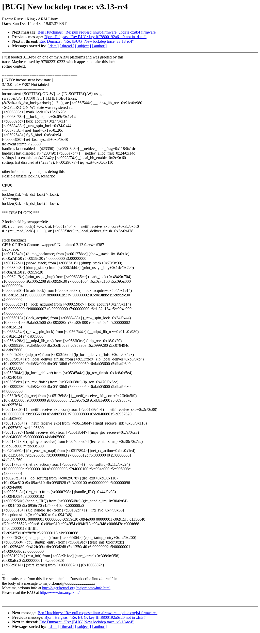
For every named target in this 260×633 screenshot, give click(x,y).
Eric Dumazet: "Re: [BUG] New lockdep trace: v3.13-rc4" (86, 41)
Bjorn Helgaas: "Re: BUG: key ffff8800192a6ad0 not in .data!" (95, 37)
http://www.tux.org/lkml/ (59, 592)
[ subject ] (83, 46)
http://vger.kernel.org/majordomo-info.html (76, 588)
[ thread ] (67, 46)
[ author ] (99, 46)
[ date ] (53, 46)
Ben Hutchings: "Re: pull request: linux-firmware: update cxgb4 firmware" (97, 32)
